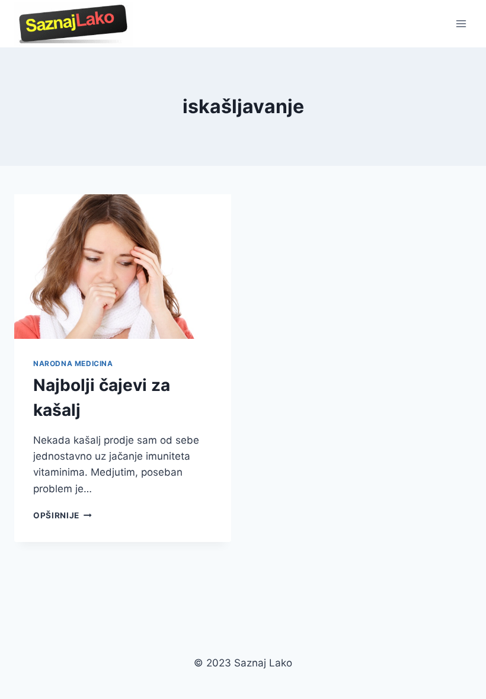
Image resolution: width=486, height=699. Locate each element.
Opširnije (62, 515)
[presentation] (122, 266)
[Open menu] (461, 23)
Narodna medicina (73, 363)
